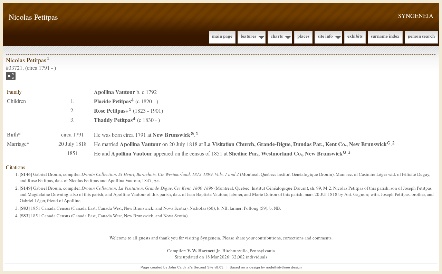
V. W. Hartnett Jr (203, 250)
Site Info (325, 35)
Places (303, 35)
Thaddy (113, 120)
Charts (277, 35)
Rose (109, 110)
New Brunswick (171, 135)
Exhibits (355, 35)
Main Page (222, 35)
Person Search (421, 35)
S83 (24, 208)
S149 (26, 188)
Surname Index (385, 35)
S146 (26, 174)
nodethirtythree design (284, 267)
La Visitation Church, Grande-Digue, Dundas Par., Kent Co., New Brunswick (295, 144)
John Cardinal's (180, 267)
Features (248, 35)
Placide (112, 101)
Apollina (114, 92)
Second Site (203, 267)
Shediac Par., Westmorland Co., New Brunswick (286, 153)
